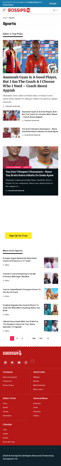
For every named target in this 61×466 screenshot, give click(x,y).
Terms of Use (8, 5)
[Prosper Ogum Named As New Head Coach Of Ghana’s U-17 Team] (51, 262)
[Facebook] (5, 362)
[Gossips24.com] (19, 10)
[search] (48, 10)
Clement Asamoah (12, 106)
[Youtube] (19, 362)
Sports (27, 167)
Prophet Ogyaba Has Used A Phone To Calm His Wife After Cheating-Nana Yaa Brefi (21, 308)
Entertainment (14, 167)
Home (5, 18)
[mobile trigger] (5, 10)
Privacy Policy (33, 2)
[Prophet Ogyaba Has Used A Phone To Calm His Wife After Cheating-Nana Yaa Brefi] (51, 309)
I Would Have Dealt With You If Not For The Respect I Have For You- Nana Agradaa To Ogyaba (20, 324)
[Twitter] (12, 362)
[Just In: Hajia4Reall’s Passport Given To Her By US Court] (51, 293)
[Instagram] (25, 362)
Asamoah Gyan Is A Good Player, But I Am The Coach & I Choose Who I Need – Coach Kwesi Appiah (30, 84)
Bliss (7, 265)
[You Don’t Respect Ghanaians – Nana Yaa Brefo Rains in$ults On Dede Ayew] (30, 157)
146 (33, 338)
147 (40, 338)
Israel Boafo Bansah (16, 191)
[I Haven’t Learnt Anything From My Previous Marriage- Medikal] (51, 278)
